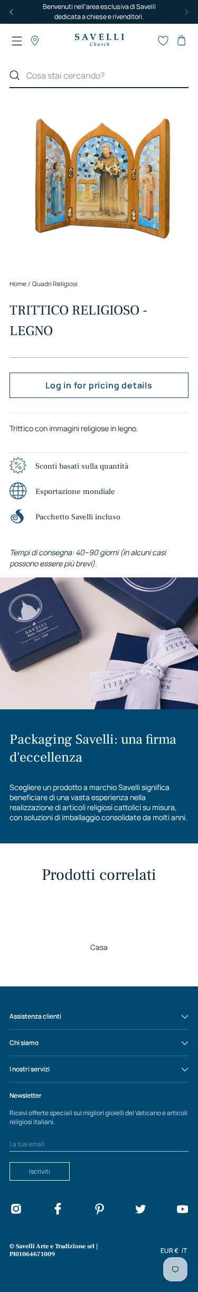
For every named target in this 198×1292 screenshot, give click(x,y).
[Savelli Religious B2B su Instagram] (16, 1210)
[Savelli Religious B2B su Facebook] (57, 1210)
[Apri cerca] (145, 40)
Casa (99, 947)
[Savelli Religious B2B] (99, 40)
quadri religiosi (55, 283)
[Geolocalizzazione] (34, 40)
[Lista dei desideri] (163, 40)
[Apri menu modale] (16, 40)
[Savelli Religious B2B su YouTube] (182, 1210)
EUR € (169, 1250)
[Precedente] (11, 12)
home (18, 283)
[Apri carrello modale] (181, 40)
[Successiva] (186, 12)
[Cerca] (15, 75)
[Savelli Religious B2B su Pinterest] (99, 1210)
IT (184, 1250)
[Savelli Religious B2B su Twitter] (140, 1210)
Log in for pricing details (99, 385)
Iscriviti (39, 1171)
